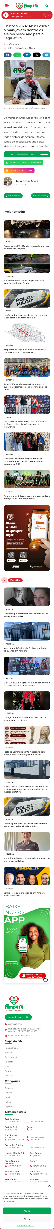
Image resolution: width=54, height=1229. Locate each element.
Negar (27, 1219)
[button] (49, 1185)
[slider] (44, 154)
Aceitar (27, 1211)
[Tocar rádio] (6, 15)
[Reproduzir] (7, 154)
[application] (27, 154)
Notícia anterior (14, 196)
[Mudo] (38, 154)
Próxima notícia (39, 196)
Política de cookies (25, 1225)
